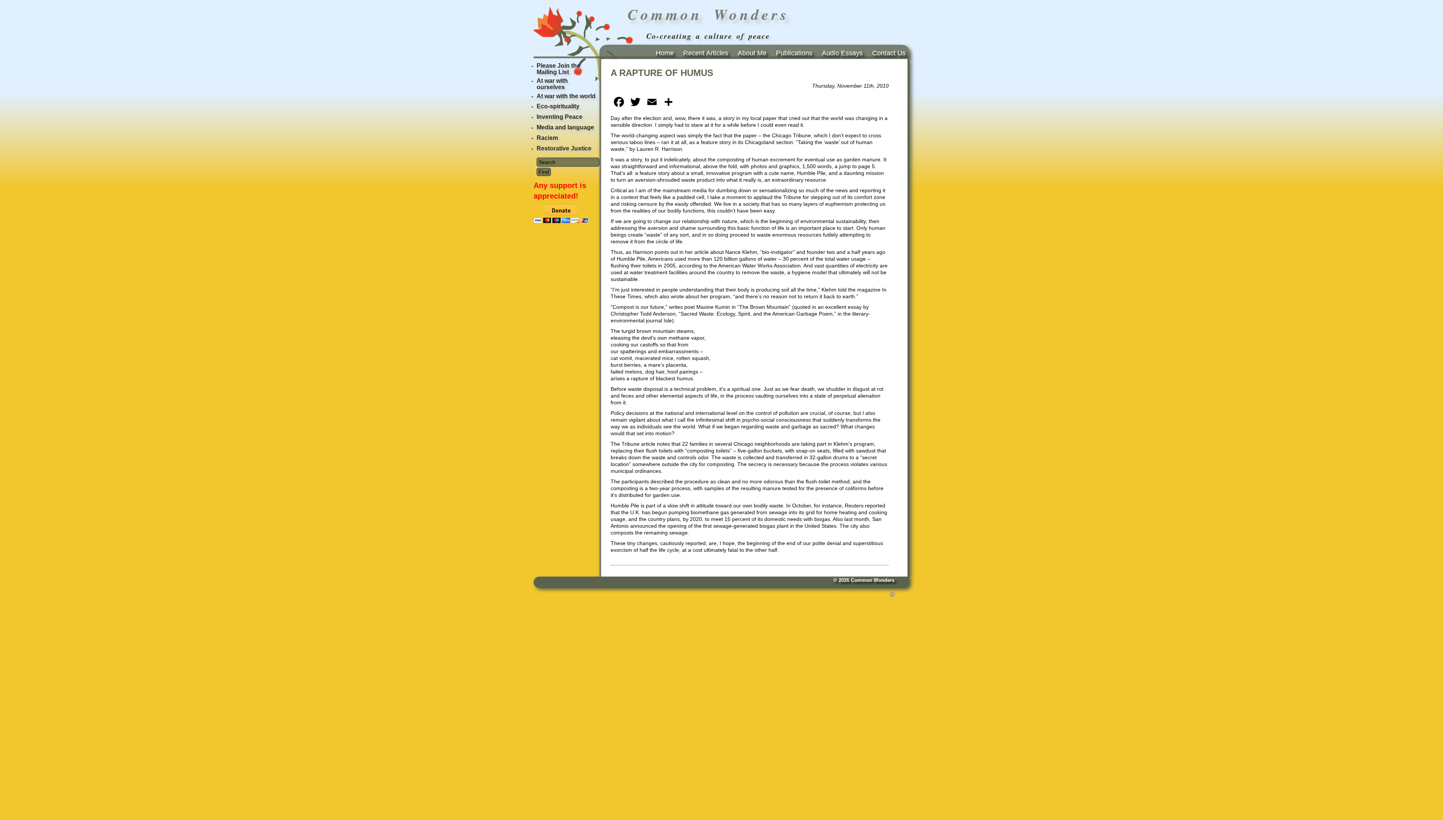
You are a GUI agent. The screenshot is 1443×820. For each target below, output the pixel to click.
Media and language (565, 127)
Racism (547, 138)
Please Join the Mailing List (558, 68)
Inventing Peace (559, 117)
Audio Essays (842, 53)
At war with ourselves (552, 83)
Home (665, 53)
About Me (752, 53)
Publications (794, 53)
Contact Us (889, 53)
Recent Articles (705, 53)
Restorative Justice (564, 148)
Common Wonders (872, 580)
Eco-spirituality (558, 106)
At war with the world (566, 96)
